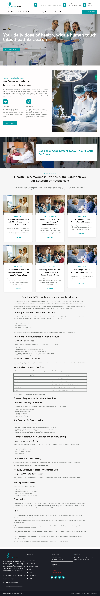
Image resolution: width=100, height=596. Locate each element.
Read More (18, 238)
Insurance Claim (33, 566)
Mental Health (53, 216)
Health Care (32, 563)
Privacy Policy (33, 575)
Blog (21, 216)
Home (30, 557)
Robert (16, 216)
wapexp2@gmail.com (74, 5)
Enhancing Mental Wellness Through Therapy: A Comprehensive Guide (50, 222)
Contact (31, 578)
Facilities (31, 569)
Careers (31, 572)
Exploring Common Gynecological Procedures (81, 220)
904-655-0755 (92, 5)
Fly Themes (85, 593)
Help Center (32, 560)
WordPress (93, 593)
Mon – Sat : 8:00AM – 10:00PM (14, 586)
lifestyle (62, 541)
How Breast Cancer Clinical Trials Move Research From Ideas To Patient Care (18, 222)
